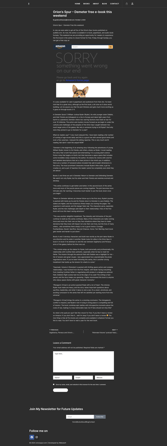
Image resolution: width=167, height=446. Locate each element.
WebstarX (62, 443)
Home (77, 3)
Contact (114, 3)
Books (86, 3)
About (96, 3)
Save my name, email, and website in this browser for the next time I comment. (81, 384)
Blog (104, 3)
